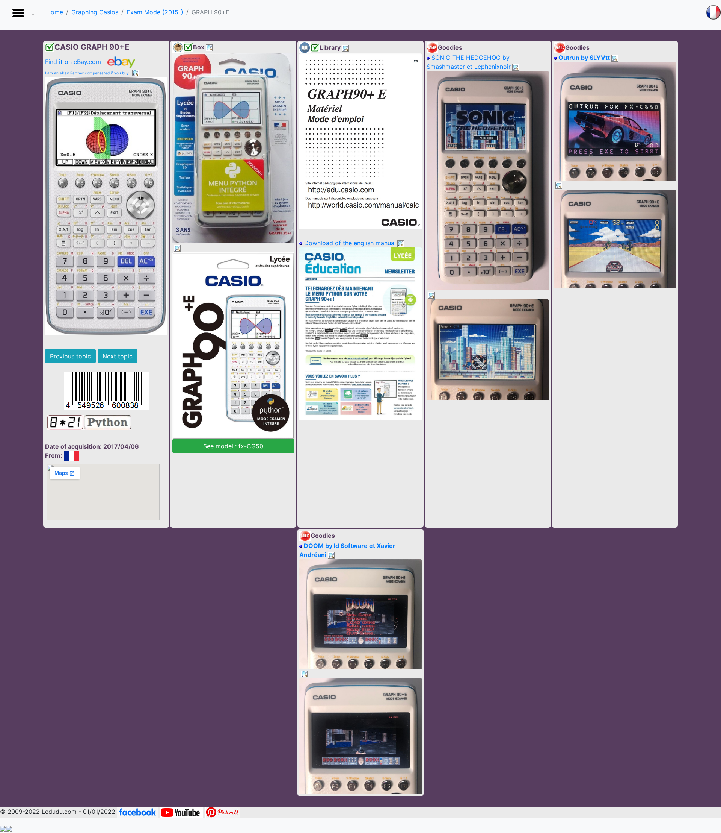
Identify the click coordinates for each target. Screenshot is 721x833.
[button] (22, 15)
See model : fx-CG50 (233, 446)
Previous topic (70, 356)
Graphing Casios (94, 12)
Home (54, 12)
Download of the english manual (349, 243)
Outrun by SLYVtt (583, 57)
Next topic (118, 356)
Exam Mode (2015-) (155, 12)
